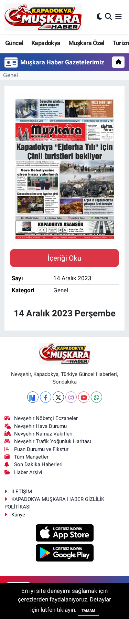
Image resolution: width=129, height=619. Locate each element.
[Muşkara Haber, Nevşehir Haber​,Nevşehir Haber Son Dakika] (43, 17)
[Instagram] (71, 397)
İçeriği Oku (64, 258)
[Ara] (108, 16)
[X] (58, 397)
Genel (10, 75)
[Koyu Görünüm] (99, 16)
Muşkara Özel (86, 42)
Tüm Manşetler (31, 457)
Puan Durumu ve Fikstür (41, 449)
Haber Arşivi (28, 472)
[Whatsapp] (96, 397)
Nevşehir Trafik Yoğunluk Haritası (52, 441)
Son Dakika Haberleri (38, 464)
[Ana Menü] (118, 16)
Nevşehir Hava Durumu (40, 426)
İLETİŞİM (21, 492)
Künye (18, 515)
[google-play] (64, 553)
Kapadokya (46, 42)
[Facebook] (45, 397)
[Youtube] (83, 397)
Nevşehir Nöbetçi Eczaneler (46, 418)
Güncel (14, 42)
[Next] (33, 397)
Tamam (88, 610)
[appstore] (64, 534)
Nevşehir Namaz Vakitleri (43, 434)
